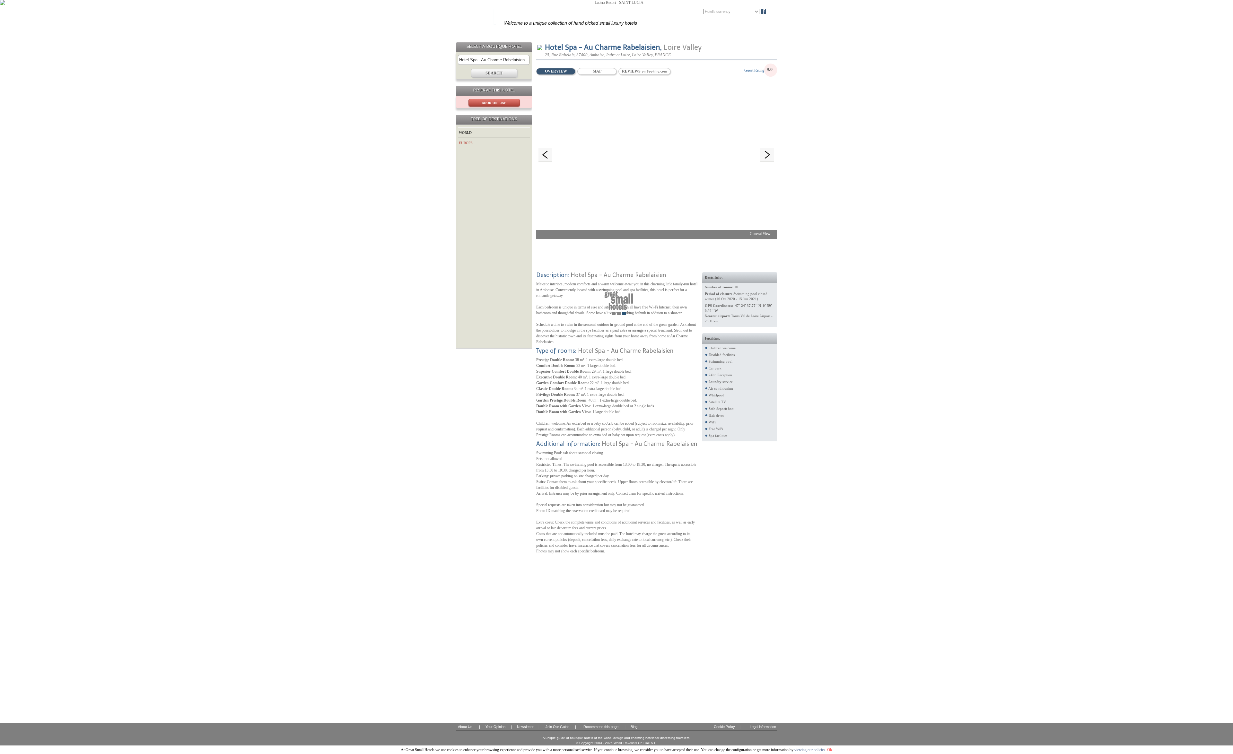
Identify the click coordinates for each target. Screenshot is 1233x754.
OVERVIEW (556, 71)
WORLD (465, 132)
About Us (465, 727)
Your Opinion (495, 727)
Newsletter (525, 727)
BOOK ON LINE (494, 103)
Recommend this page (600, 727)
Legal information (763, 727)
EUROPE (466, 143)
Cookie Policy (724, 727)
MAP (597, 71)
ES (680, 11)
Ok (829, 750)
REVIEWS (632, 71)
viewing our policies (809, 750)
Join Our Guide (557, 727)
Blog (774, 11)
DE (699, 11)
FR (689, 11)
